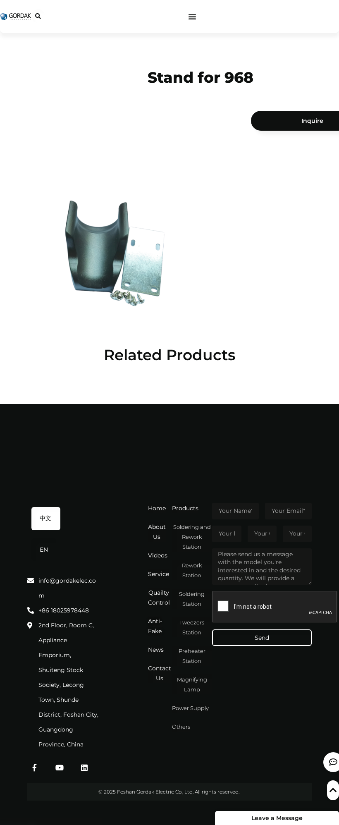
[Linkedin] (84, 767)
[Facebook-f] (34, 767)
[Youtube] (59, 767)
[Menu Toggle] (192, 16)
